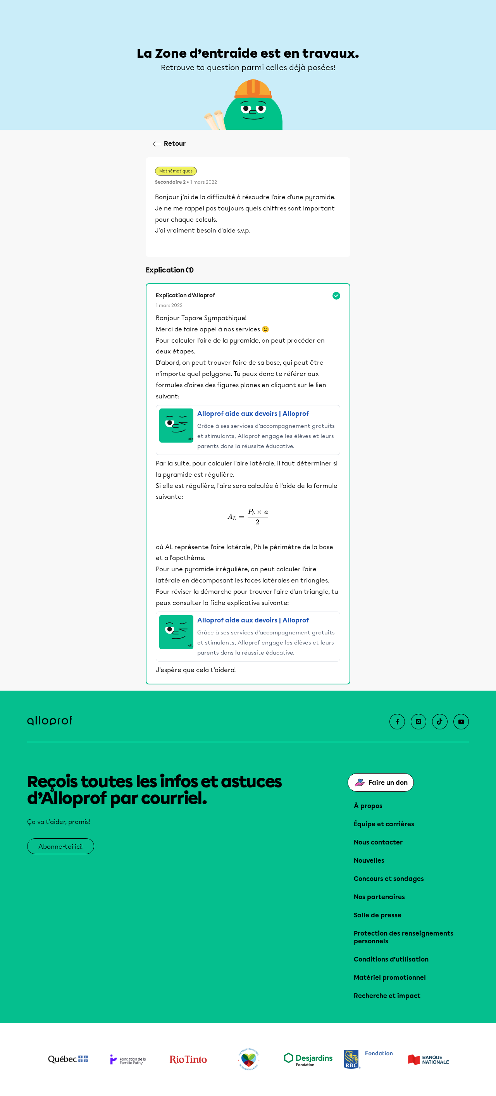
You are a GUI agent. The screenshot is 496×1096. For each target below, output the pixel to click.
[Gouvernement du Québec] (68, 1060)
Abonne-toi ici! (60, 846)
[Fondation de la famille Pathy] (128, 1059)
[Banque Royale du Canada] (368, 1059)
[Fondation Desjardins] (308, 1059)
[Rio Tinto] (188, 1059)
